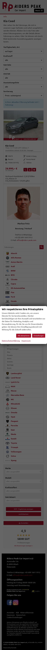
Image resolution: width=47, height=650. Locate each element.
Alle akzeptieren (24, 336)
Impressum (26, 341)
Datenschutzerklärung (11, 341)
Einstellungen (39, 336)
